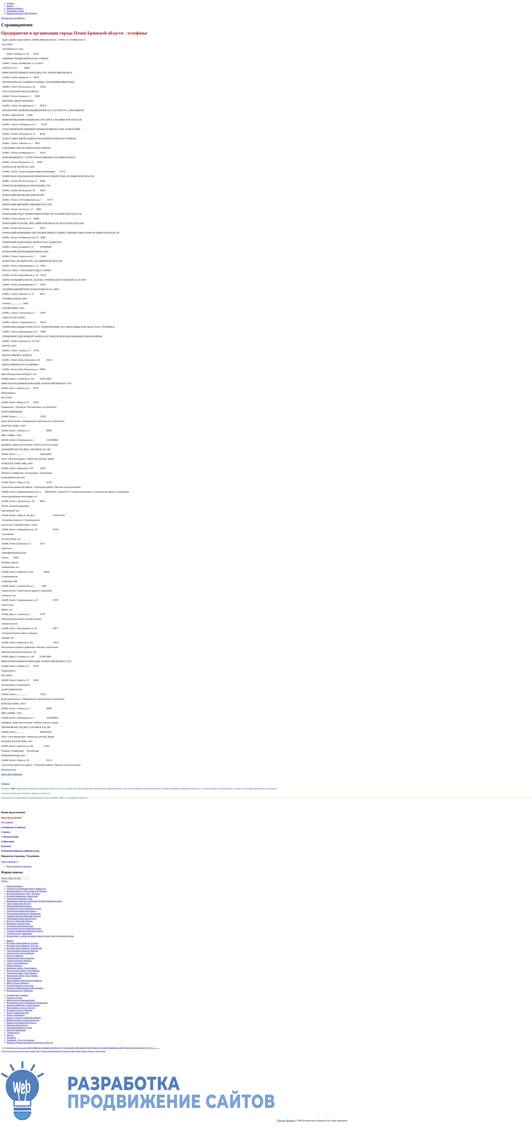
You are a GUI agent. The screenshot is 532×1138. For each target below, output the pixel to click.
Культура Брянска (15, 955)
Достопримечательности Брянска (22, 950)
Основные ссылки (15, 11)
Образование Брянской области (21, 918)
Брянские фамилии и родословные (23, 1005)
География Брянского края (19, 1027)
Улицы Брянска (14, 978)
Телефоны (11, 1037)
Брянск (10, 6)
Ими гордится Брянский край (21, 1000)
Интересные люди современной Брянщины (27, 1003)
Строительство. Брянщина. (19, 933)
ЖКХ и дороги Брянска (18, 983)
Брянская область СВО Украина (22, 13)
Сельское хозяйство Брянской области (25, 931)
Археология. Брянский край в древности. (26, 888)
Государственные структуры (20, 985)
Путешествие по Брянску (13, 18)
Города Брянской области (19, 903)
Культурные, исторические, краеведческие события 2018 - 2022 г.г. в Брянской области (44, 798)
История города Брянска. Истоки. (23, 943)
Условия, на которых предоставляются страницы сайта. (21, 1051)
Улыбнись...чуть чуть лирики (20, 1040)
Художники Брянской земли (20, 926)
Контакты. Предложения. (97, 1051)
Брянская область (15, 8)
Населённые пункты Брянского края (24, 908)
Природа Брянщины (16, 1030)
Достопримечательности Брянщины (24, 913)
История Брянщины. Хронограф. (22, 896)
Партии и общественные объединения (25, 988)
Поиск (4, 878)
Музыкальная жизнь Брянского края (24, 928)
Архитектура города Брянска (20, 953)
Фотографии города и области (21, 1008)
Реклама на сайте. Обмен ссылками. (75, 1051)
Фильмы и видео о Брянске (19, 1010)
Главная (10, 3)
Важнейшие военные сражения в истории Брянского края (34, 901)
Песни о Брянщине (16, 1015)
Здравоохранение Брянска (19, 960)
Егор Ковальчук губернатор (20, 990)
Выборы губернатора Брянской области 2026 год (30, 1042)
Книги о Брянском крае (18, 1013)
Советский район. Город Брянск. (22, 973)
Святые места (13, 1032)
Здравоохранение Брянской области (24, 916)
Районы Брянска (14, 965)
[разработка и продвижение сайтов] (139, 1120)
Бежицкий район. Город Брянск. (22, 968)
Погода (10, 1035)
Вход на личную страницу (19, 866)
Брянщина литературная (18, 923)
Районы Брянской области (19, 906)
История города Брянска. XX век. (23, 946)
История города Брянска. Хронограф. (24, 948)
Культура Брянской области (20, 921)
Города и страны (14, 998)
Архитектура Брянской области (21, 911)
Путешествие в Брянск (17, 995)
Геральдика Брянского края (19, 898)
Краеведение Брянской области (21, 1023)
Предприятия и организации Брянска (24, 980)
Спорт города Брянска (17, 963)
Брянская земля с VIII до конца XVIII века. (27, 891)
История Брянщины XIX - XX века (23, 893)
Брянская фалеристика (17, 1025)
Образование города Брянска (20, 958)
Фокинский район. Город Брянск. (22, 975)
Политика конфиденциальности (51, 1051)
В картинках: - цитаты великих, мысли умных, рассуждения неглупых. (40, 936)
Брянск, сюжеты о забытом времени (24, 1018)
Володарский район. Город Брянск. (23, 970)
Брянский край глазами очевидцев (23, 1020)
